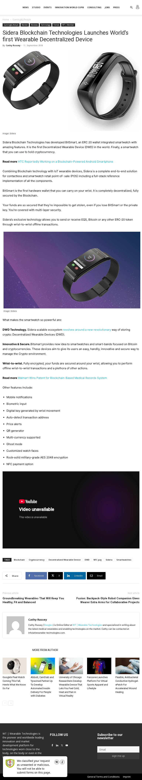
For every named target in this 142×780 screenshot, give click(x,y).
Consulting (94, 7)
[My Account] (137, 7)
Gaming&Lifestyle (11, 25)
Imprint (127, 776)
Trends (56, 25)
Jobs (107, 7)
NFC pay (98, 559)
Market (25, 25)
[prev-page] (5, 703)
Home (6, 19)
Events (48, 7)
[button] (131, 7)
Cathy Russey (13, 45)
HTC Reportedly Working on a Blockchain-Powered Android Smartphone (65, 161)
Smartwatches (123, 559)
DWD (87, 559)
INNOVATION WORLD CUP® (69, 7)
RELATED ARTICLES (16, 650)
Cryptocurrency (37, 559)
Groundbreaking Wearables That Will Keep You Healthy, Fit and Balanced (33, 600)
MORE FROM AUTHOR (45, 650)
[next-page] (11, 703)
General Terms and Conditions (103, 776)
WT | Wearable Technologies (87, 625)
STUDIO (36, 7)
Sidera (109, 559)
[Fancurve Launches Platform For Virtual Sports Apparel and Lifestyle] (99, 666)
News (26, 7)
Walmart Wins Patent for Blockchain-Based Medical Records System (62, 378)
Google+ (48, 625)
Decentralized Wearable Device (65, 559)
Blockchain (19, 559)
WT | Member (68, 25)
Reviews (34, 25)
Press (116, 7)
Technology (45, 25)
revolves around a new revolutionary (87, 329)
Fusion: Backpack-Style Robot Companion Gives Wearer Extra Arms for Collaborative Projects (107, 600)
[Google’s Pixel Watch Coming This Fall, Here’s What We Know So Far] (15, 666)
